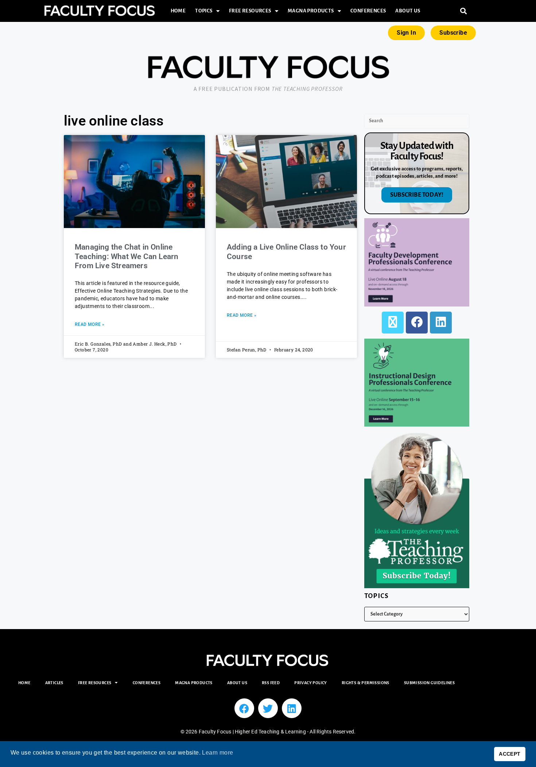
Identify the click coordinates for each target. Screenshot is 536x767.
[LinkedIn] (441, 323)
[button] (464, 11)
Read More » (89, 324)
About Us (407, 11)
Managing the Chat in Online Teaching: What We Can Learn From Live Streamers (126, 256)
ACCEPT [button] (509, 754)
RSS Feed (271, 683)
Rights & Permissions (365, 683)
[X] (393, 323)
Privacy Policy (310, 683)
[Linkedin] (292, 708)
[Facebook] (417, 323)
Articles (54, 683)
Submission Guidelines (429, 683)
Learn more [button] (217, 752)
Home (178, 11)
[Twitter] (268, 708)
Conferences (368, 11)
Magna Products (311, 11)
